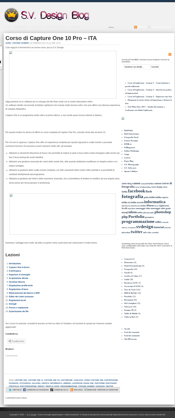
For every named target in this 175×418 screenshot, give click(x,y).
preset (41, 386)
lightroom (77, 383)
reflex (158, 222)
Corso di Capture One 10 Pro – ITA (51, 38)
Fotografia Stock (131, 137)
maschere (132, 208)
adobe (124, 183)
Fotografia (128, 269)
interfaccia (126, 206)
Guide (8, 43)
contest (157, 183)
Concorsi (128, 259)
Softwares (128, 307)
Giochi (127, 273)
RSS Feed (141, 27)
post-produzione (28, 386)
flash (149, 191)
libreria (67, 383)
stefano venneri (86, 386)
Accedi (127, 329)
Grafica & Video (131, 276)
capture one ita (52, 380)
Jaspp (126, 154)
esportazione (111, 380)
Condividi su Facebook (38, 390)
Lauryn (127, 158)
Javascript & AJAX (132, 286)
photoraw (100, 383)
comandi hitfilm (147, 184)
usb (144, 232)
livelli (124, 208)
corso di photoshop (143, 187)
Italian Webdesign (131, 151)
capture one (21, 380)
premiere (149, 217)
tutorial (159, 227)
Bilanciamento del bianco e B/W (24, 293)
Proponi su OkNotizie (107, 390)
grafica (45, 383)
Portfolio (36, 27)
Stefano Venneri (20, 43)
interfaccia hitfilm (138, 206)
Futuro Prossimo (131, 141)
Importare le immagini (19, 274)
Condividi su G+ (61, 390)
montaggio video (143, 208)
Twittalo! (17, 390)
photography (148, 212)
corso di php (156, 187)
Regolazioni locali (17, 300)
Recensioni (128, 300)
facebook (13, 383)
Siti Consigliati (130, 303)
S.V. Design (31, 415)
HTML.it (128, 144)
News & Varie (130, 290)
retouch (165, 222)
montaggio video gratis (161, 208)
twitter (109, 386)
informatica (56, 383)
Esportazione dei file (19, 311)
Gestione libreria (17, 282)
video (149, 232)
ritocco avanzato (129, 227)
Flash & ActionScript (133, 266)
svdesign (100, 386)
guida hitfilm (149, 197)
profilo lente (52, 386)
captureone (67, 380)
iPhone (150, 205)
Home (7, 27)
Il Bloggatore (129, 147)
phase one (88, 383)
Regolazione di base (18, 289)
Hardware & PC (131, 283)
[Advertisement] (131, 16)
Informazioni (21, 27)
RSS (136, 60)
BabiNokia (128, 130)
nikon (132, 212)
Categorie (76, 27)
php (125, 217)
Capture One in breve (19, 267)
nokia (140, 212)
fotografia (25, 383)
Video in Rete (129, 317)
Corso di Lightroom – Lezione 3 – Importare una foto (150, 97)
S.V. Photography (131, 164)
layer (156, 206)
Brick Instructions (131, 134)
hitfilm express (162, 197)
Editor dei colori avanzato (21, 296)
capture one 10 (35, 380)
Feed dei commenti (132, 336)
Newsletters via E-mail (161, 27)
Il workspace (15, 271)
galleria (36, 383)
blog (129, 183)
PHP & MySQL (130, 293)
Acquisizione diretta (18, 278)
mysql (125, 212)
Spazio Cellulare (131, 171)
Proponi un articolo (56, 27)
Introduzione (15, 263)
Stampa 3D (128, 310)
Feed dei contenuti (131, 332)
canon (136, 183)
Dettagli (12, 304)
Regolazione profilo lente (21, 285)
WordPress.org (130, 339)
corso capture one (93, 380)
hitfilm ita (126, 202)
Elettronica (128, 262)
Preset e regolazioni (18, 307)
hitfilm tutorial (137, 202)
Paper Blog (128, 161)
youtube (155, 232)
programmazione (68, 386)
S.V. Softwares (130, 168)
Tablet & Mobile (131, 313)
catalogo (78, 380)
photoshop (111, 383)
